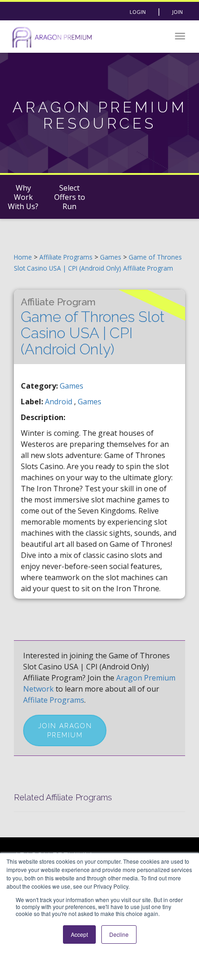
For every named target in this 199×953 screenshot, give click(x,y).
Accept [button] (79, 934)
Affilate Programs (53, 700)
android (59, 401)
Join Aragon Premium (65, 730)
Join (177, 11)
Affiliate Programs (66, 257)
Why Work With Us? (23, 197)
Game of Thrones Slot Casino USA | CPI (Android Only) (93, 327)
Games (111, 257)
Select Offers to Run (69, 197)
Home (23, 257)
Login (138, 11)
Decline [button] (119, 934)
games (89, 401)
